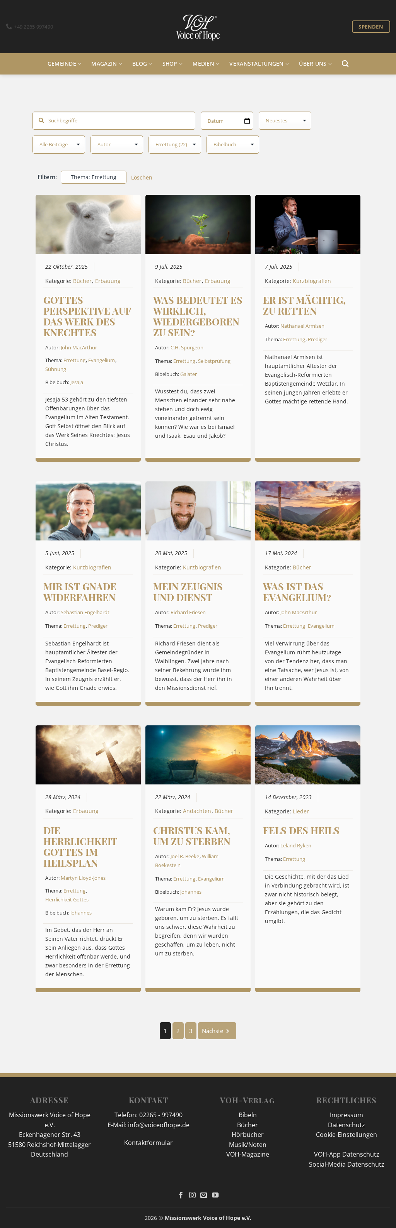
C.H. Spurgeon (187, 347)
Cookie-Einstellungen (346, 1134)
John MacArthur (79, 347)
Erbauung (108, 281)
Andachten (197, 811)
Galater (188, 374)
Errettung (74, 360)
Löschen (141, 177)
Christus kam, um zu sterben (191, 835)
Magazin (104, 63)
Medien (203, 63)
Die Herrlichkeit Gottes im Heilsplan (80, 846)
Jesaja (76, 382)
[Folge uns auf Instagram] (192, 1195)
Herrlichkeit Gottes (67, 899)
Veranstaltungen (256, 63)
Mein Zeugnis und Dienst (188, 591)
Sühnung (55, 369)
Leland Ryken (295, 845)
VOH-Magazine (247, 1154)
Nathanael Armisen (302, 325)
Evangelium (101, 360)
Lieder (301, 811)
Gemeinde (62, 63)
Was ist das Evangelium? (297, 591)
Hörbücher (248, 1134)
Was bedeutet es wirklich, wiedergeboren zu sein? (197, 316)
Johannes (81, 912)
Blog (139, 63)
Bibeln (248, 1115)
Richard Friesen (188, 612)
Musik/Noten (247, 1144)
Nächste (212, 1031)
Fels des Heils (301, 830)
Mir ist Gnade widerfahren (79, 591)
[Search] (345, 64)
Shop (170, 63)
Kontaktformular (148, 1142)
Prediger (317, 339)
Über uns (312, 63)
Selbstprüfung (214, 360)
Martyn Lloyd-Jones (83, 877)
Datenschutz (346, 1125)
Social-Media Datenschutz (346, 1164)
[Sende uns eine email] (203, 1195)
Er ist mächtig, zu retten (304, 305)
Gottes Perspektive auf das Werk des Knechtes (87, 316)
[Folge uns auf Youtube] (215, 1195)
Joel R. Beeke (185, 856)
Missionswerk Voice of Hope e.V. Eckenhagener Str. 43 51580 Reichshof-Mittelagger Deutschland (49, 1135)
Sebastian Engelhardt (85, 612)
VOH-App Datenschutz (346, 1154)
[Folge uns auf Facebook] (181, 1195)
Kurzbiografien (312, 281)
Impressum (346, 1115)
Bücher (82, 281)
